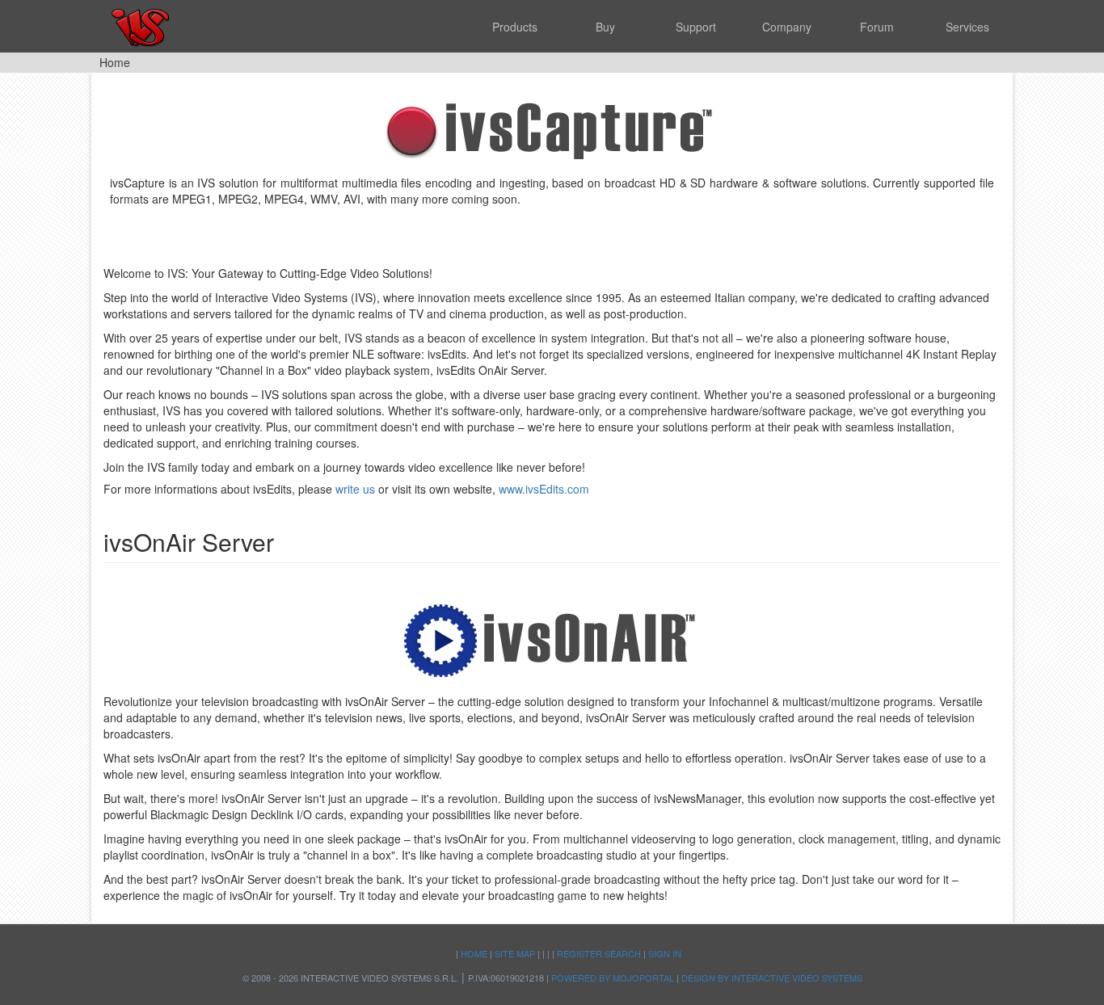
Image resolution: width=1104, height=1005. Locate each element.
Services (967, 27)
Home (474, 953)
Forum (877, 27)
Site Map (515, 953)
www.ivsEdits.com (544, 489)
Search (623, 953)
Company (786, 27)
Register (579, 953)
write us (355, 489)
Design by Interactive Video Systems (771, 977)
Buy (605, 27)
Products (514, 27)
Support (696, 27)
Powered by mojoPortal (612, 977)
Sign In (664, 953)
